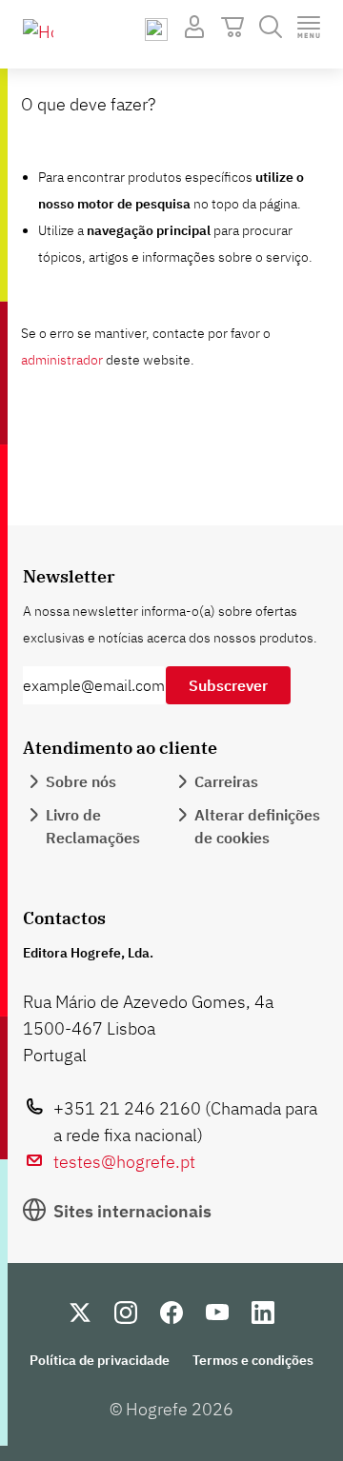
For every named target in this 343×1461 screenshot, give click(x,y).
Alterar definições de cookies (257, 826)
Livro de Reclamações (93, 826)
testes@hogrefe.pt (124, 1162)
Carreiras (226, 781)
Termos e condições (252, 1360)
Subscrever (228, 685)
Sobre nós (81, 781)
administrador (62, 359)
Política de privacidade (100, 1360)
